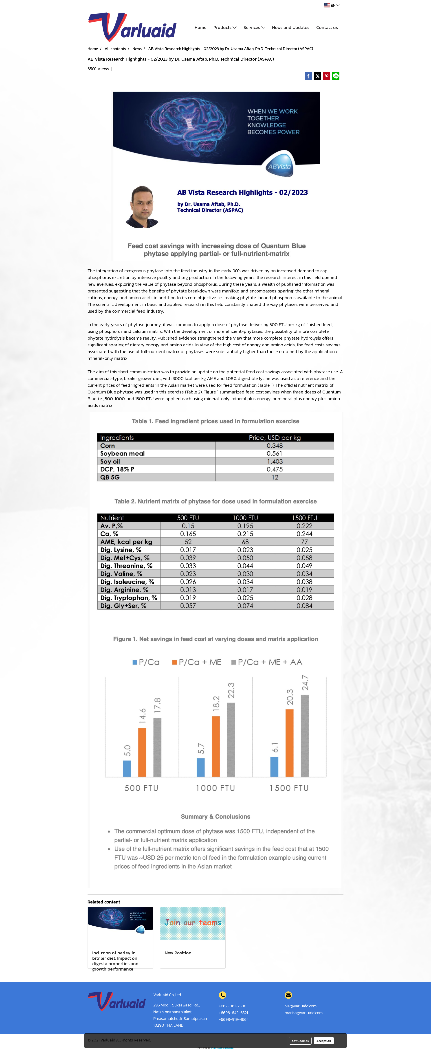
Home (201, 27)
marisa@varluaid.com (304, 1013)
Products (223, 27)
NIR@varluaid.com (301, 1006)
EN (333, 5)
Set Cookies (300, 1041)
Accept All (324, 1041)
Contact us (327, 27)
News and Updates (290, 27)
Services (252, 27)
